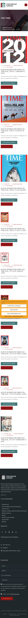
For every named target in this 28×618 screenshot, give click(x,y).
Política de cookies (8, 316)
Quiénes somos (5, 504)
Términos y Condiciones (14, 615)
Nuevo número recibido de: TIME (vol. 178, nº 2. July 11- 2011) (13, 229)
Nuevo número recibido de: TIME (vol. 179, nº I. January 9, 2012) (13, 71)
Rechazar (14, 309)
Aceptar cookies (14, 305)
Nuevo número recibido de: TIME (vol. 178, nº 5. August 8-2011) (13, 130)
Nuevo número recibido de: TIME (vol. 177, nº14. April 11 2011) (13, 353)
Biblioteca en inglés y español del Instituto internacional (14, 511)
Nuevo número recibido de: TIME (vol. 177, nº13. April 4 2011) (13, 393)
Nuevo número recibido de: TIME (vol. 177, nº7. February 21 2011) (13, 439)
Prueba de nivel (5, 508)
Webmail (4, 521)
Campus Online (5, 519)
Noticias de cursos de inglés (8, 517)
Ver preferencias (14, 313)
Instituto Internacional (18, 65)
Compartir (6, 87)
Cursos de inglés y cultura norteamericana (11, 506)
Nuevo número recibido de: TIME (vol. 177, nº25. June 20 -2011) (13, 271)
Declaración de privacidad (18, 316)
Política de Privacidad (15, 594)
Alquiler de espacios (6, 513)
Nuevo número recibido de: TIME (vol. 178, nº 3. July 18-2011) (13, 189)
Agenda (3, 515)
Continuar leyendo (9, 83)
